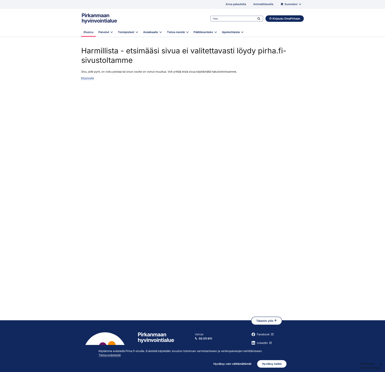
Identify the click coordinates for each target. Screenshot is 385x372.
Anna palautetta (236, 4)
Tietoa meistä (176, 32)
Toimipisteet (126, 32)
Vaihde (203, 336)
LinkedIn (262, 342)
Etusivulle (87, 78)
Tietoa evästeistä (110, 355)
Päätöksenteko (204, 32)
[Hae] (259, 18)
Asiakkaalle (151, 32)
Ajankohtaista (231, 32)
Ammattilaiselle (263, 4)
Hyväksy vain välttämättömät (232, 363)
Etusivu (88, 32)
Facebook (263, 334)
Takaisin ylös (265, 320)
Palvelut (104, 32)
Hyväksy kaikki (272, 363)
